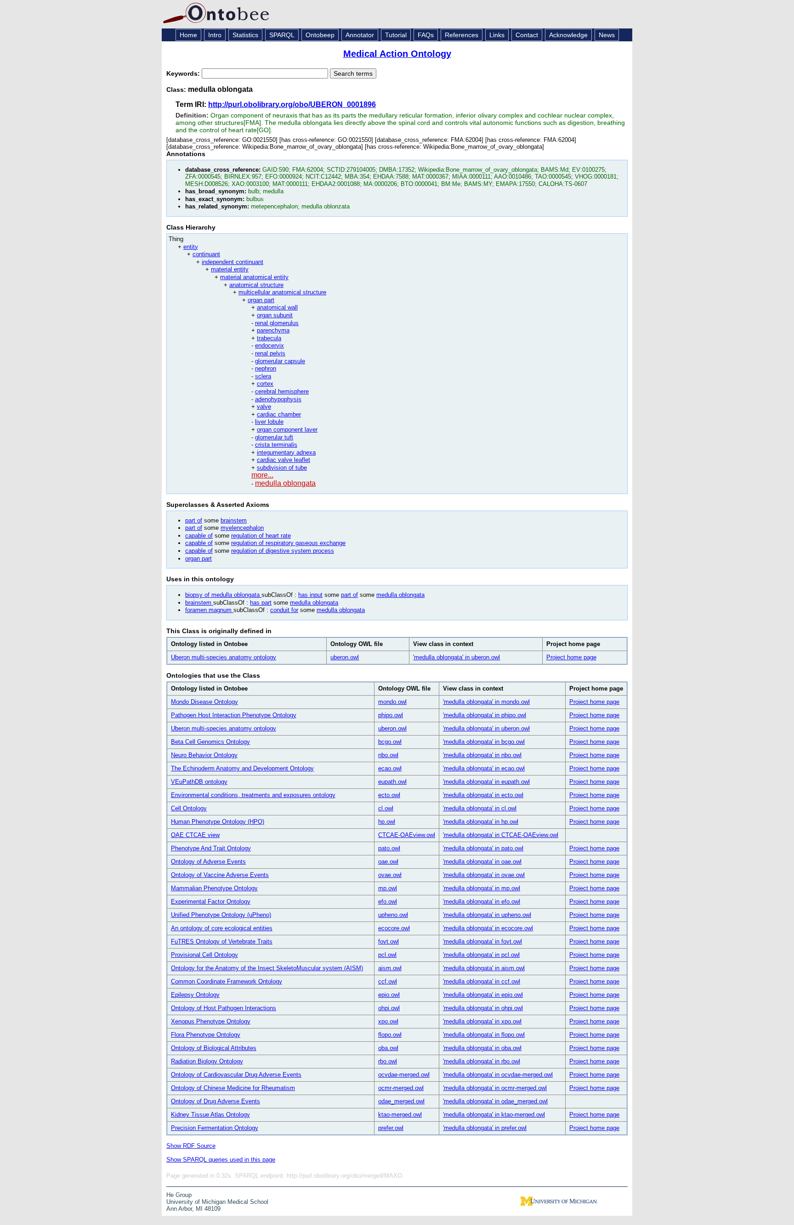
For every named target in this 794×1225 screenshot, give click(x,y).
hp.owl (386, 821)
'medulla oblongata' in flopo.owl (484, 1034)
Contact (527, 35)
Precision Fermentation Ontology (214, 1127)
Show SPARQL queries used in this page (220, 1159)
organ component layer (287, 429)
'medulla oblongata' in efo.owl (481, 901)
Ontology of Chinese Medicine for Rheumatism (233, 1088)
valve (264, 406)
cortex (265, 383)
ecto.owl (389, 795)
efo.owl (387, 901)
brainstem (234, 520)
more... (262, 475)
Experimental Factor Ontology (210, 901)
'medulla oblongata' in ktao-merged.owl (494, 1114)
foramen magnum (209, 610)
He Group (179, 1194)
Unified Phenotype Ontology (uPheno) (221, 914)
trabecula (269, 338)
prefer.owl (390, 1127)
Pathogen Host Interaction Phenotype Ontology (233, 715)
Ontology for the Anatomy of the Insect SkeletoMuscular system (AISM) (267, 968)
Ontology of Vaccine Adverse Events (220, 874)
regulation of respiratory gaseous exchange (288, 542)
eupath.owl (392, 781)
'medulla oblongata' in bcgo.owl (484, 741)
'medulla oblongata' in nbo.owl (482, 755)
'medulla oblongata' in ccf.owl (481, 981)
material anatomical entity (254, 277)
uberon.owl (344, 657)
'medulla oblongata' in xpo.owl (482, 1021)
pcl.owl (387, 954)
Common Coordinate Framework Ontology (226, 981)
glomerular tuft (274, 437)
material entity (230, 269)
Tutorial (396, 35)
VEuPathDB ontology (199, 781)
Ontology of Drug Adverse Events (215, 1101)
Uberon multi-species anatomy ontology (223, 657)
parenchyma (273, 330)
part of (193, 520)
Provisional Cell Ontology (204, 954)
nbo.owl (388, 755)
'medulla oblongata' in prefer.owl (485, 1127)
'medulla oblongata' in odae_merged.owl (495, 1101)
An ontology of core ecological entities (221, 928)
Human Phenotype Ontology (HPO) (217, 821)
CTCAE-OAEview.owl (406, 835)
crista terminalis (276, 444)
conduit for (284, 610)
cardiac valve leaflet (283, 459)
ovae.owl (390, 874)
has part (261, 602)
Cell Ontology (189, 808)
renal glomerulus (277, 323)
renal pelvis (270, 353)
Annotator (360, 35)
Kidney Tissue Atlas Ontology (210, 1114)
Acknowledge (568, 35)
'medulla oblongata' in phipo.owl (484, 715)
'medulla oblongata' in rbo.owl (481, 1061)
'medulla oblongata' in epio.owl (483, 994)
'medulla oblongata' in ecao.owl (484, 768)
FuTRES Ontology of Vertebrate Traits (221, 941)
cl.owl (385, 808)
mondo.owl (392, 701)
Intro (214, 35)
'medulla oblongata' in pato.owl (483, 848)
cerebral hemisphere (282, 391)
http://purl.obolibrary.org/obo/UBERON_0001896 (292, 104)
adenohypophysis (278, 399)
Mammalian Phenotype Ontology (214, 888)
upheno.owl (393, 914)
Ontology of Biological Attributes (213, 1048)
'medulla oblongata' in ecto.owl (483, 795)
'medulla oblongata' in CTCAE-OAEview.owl (500, 835)
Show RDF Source (191, 1145)
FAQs (426, 35)
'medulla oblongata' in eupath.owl (486, 781)
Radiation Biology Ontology (207, 1061)
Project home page (571, 657)
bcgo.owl (390, 741)
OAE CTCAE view (195, 835)
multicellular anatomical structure (282, 292)
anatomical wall (277, 307)
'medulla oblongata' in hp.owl (480, 821)
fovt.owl (388, 941)
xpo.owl (388, 1021)
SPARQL (282, 35)
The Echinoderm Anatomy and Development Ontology (242, 768)
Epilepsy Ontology (195, 994)
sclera (263, 376)
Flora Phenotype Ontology (205, 1034)
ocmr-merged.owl (401, 1088)
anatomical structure (256, 284)
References (461, 35)
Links (497, 35)
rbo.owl (387, 1061)
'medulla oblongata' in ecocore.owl (488, 928)
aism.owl (390, 968)
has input (310, 594)
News (607, 35)
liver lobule (269, 421)
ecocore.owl (394, 928)
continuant (206, 254)
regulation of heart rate (261, 535)
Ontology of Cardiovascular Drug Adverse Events (236, 1074)
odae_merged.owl (401, 1101)
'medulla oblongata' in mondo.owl (486, 701)
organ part (261, 300)
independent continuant (232, 261)
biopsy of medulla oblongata (223, 594)
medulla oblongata (285, 483)
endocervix (269, 345)
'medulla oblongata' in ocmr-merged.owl (495, 1088)
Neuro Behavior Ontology (204, 755)
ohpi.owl (389, 1008)
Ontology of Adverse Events (208, 861)
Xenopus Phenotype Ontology (210, 1021)
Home (188, 35)
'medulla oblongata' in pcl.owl (481, 954)
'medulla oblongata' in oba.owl (482, 1048)
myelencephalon (242, 527)
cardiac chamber (279, 414)
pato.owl (389, 848)
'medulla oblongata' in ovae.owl (484, 874)
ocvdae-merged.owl (404, 1074)
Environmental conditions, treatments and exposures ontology (253, 795)
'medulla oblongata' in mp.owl (481, 888)
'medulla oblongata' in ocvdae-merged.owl (498, 1074)
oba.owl (388, 1048)
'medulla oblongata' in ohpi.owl (483, 1008)
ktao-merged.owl (400, 1114)
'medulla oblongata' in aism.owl (484, 968)
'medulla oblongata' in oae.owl (482, 861)
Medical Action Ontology (397, 54)
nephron (265, 368)
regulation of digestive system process (282, 550)
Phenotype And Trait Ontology (211, 848)
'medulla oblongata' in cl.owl (479, 808)
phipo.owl (390, 715)
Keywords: (184, 73)
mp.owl (387, 888)
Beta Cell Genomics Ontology (210, 741)
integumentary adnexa (286, 452)
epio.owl (389, 994)
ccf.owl (387, 981)
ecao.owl (390, 768)
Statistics (245, 35)
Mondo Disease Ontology (204, 701)
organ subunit (275, 315)
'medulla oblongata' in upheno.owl (487, 914)
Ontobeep (320, 35)
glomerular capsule (280, 361)
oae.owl (388, 861)
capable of (199, 535)
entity (190, 246)
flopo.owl (390, 1034)
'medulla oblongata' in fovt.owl (482, 941)
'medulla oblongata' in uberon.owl (456, 657)
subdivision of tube (282, 467)
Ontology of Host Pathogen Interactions (223, 1008)
